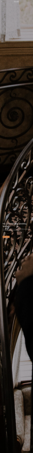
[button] (6, 237)
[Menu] (1, 2)
